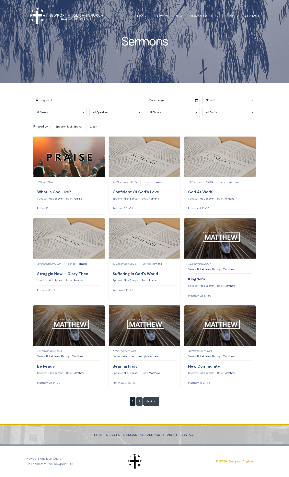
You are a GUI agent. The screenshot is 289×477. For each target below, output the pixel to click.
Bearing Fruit (125, 366)
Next (149, 401)
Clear (93, 126)
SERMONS (162, 16)
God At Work (200, 191)
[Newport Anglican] (66, 16)
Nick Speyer (56, 198)
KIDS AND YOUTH (202, 16)
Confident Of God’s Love (136, 191)
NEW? (180, 16)
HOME (98, 435)
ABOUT (230, 16)
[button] (216, 16)
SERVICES (142, 16)
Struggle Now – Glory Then (62, 273)
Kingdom (196, 279)
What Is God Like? (54, 191)
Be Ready (46, 366)
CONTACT (252, 16)
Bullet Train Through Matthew (215, 269)
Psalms (78, 198)
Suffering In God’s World (135, 273)
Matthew (230, 285)
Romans (158, 182)
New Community (204, 366)
